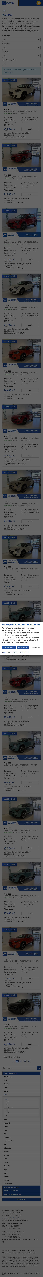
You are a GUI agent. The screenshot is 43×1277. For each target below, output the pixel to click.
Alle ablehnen (22, 648)
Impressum (24, 652)
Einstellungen (35, 648)
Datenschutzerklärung (10, 652)
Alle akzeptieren (9, 648)
